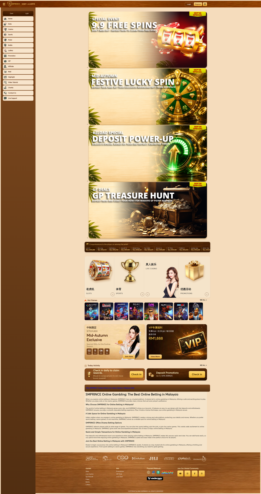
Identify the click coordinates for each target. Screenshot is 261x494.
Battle (88, 482)
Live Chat (119, 476)
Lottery (88, 484)
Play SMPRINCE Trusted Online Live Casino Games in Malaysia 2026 (110, 388)
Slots (87, 471)
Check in (136, 374)
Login (189, 4)
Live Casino (89, 474)
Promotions (120, 471)
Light (27, 13)
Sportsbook (89, 476)
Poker (87, 479)
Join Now (129, 357)
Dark (11, 13)
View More (155, 357)
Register (198, 4)
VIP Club (119, 474)
